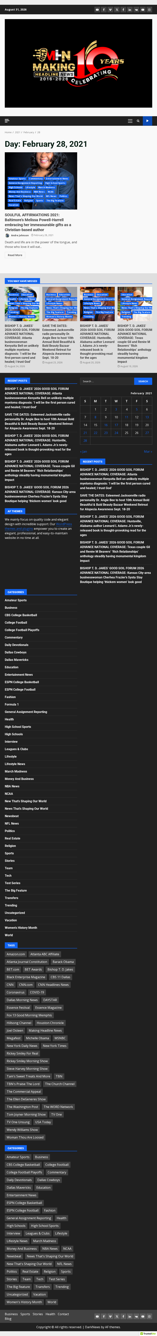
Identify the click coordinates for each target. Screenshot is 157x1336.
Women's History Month (21, 316)
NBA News (39, 191)
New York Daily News (22, 1046)
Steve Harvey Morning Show (27, 1069)
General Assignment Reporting (25, 183)
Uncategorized (15, 913)
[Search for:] (107, 381)
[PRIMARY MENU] (130, 121)
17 (116, 425)
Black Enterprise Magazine (26, 977)
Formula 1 (12, 704)
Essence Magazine (48, 1007)
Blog (8, 1319)
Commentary (36, 178)
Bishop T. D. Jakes (60, 969)
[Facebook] (104, 9)
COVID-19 (37, 992)
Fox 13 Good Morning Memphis (29, 1015)
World (9, 935)
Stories (10, 861)
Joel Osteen (15, 1030)
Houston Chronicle (50, 1023)
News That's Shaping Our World (26, 196)
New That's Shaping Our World (26, 801)
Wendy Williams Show (22, 1130)
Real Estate (15, 200)
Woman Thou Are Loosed (25, 1137)
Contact (63, 1314)
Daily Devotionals (16, 645)
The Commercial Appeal (24, 1091)
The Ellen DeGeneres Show (26, 1099)
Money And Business (20, 191)
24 (116, 433)
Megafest (13, 1038)
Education (27, 294)
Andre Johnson (20, 235)
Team (9, 868)
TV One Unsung (18, 1122)
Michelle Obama (37, 1038)
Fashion (10, 697)
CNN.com (26, 985)
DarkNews (92, 1327)
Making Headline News (45, 1030)
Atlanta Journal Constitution (27, 962)
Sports (39, 200)
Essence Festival (18, 1007)
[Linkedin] (130, 9)
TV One (56, 1114)
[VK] (136, 9)
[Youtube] (143, 9)
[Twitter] (117, 9)
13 (147, 417)
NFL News (51, 196)
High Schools (15, 187)
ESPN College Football (20, 689)
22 (95, 433)
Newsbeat (12, 816)
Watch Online (147, 121)
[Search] (138, 121)
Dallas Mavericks (16, 660)
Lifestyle (30, 187)
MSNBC (60, 1038)
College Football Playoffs (22, 630)
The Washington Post (22, 1107)
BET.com (13, 969)
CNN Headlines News (53, 985)
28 (85, 441)
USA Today (43, 1122)
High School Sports (55, 183)
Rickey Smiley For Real (22, 1053)
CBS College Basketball (21, 615)
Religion (28, 200)
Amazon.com (16, 954)
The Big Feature (55, 200)
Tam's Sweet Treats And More (28, 1076)
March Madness (46, 187)
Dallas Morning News (22, 1000)
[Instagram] (149, 9)
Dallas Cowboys (15, 652)
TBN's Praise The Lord (23, 1084)
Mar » (148, 451)
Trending (14, 312)
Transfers (11, 898)
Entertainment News (57, 178)
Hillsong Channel (19, 1023)
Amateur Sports (17, 178)
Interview (11, 741)
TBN (59, 1076)
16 (106, 425)
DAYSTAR (50, 1000)
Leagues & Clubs (16, 749)
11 (126, 417)
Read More (15, 255)
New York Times (54, 1046)
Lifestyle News (27, 299)
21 (85, 433)
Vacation (13, 205)
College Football (16, 622)
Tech (8, 875)
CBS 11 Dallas (60, 977)
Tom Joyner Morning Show (26, 1114)
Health (12, 299)
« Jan (83, 451)
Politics (63, 196)
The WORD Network (58, 1107)
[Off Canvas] (7, 120)
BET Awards (33, 969)
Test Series (12, 883)
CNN (10, 985)
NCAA (50, 191)
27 (147, 433)
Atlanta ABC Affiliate (44, 954)
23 (106, 433)
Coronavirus (16, 992)
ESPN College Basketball (22, 682)
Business (13, 294)
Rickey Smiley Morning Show (27, 1061)
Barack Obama (63, 962)
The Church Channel (59, 1084)
